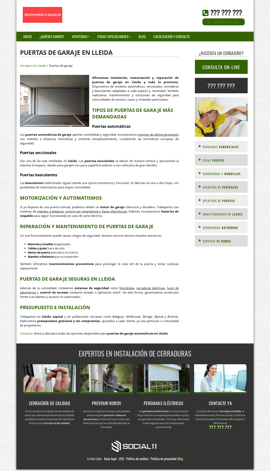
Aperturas (80, 36)
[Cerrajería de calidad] (50, 392)
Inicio (27, 36)
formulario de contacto (229, 419)
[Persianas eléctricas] (163, 392)
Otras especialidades (112, 36)
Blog (142, 36)
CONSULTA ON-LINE (221, 67)
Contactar (26, 333)
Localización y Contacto (172, 36)
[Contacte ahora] (220, 392)
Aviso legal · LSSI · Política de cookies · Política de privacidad (140, 458)
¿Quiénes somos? (52, 36)
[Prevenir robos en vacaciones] (106, 392)
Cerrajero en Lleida (33, 66)
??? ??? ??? (226, 12)
